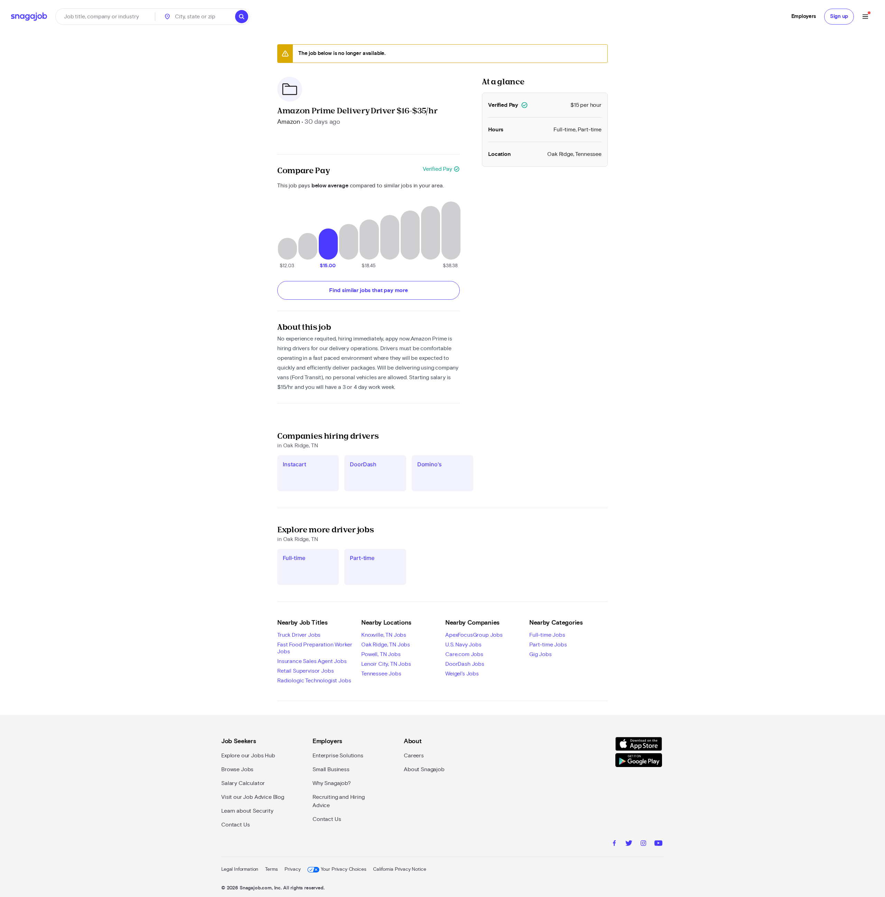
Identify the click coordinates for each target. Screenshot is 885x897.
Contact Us (235, 825)
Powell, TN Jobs (381, 654)
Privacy (292, 869)
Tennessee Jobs (381, 673)
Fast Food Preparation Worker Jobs (314, 648)
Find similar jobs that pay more (368, 290)
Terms (271, 869)
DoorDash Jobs (464, 664)
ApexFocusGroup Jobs (474, 635)
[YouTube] (658, 844)
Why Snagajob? (332, 783)
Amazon (288, 122)
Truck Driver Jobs (298, 635)
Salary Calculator (243, 783)
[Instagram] (643, 844)
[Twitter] (628, 844)
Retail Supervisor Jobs (305, 671)
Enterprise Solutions (338, 755)
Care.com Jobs (464, 654)
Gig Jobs (540, 654)
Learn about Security (247, 811)
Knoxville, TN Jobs (383, 635)
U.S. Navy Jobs (463, 644)
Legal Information (239, 869)
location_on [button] (167, 16)
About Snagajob (424, 769)
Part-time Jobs (548, 644)
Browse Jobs (237, 769)
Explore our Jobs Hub (248, 755)
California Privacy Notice (399, 869)
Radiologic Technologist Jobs (314, 680)
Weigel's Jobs (462, 673)
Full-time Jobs (547, 635)
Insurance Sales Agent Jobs (312, 661)
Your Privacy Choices (343, 869)
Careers (414, 755)
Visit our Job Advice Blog (252, 797)
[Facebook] (614, 844)
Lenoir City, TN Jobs (386, 664)
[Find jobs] (241, 16)
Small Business (331, 769)
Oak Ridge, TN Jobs (385, 644)
